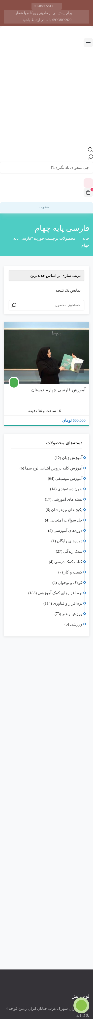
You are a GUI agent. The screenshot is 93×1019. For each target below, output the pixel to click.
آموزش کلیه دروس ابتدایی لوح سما (53, 468)
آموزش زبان (72, 458)
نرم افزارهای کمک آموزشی (60, 593)
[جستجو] (14, 305)
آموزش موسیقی (68, 478)
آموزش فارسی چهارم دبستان (58, 389)
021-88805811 (43, 6)
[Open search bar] (90, 151)
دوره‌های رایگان (69, 541)
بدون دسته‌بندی (70, 489)
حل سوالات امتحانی (66, 520)
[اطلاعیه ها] (88, 183)
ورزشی (76, 624)
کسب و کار (73, 572)
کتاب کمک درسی (68, 562)
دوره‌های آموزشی (68, 530)
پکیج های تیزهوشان (66, 510)
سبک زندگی (72, 551)
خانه (85, 238)
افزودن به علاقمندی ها (79, 368)
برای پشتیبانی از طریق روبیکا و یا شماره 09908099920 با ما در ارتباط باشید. (43, 16)
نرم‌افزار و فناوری (67, 603)
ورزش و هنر (72, 614)
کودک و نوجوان (70, 582)
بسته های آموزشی (67, 499)
